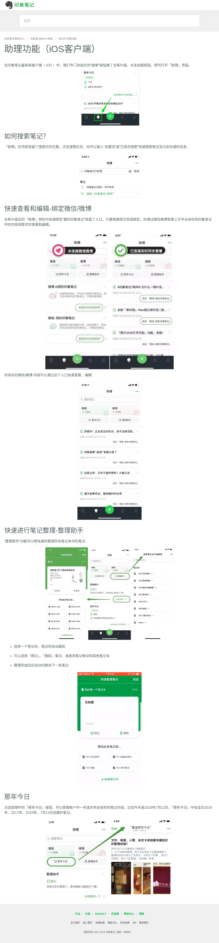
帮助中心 (129, 913)
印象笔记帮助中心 (14, 38)
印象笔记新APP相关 (41, 38)
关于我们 (75, 922)
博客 (141, 913)
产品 (77, 913)
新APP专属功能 (68, 38)
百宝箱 (115, 913)
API (134, 922)
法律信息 (100, 922)
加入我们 (87, 922)
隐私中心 (112, 922)
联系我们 (144, 922)
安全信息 (125, 922)
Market (100, 913)
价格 (87, 913)
